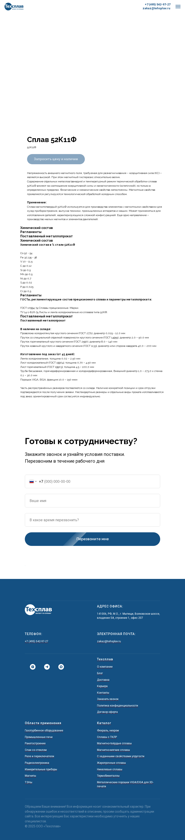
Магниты (30, 775)
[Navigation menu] (178, 6)
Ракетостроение (35, 743)
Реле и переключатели (39, 756)
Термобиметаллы (108, 775)
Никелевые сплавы (109, 769)
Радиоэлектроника (37, 762)
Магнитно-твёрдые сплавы (114, 743)
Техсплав (105, 659)
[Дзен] (31, 667)
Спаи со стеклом (36, 750)
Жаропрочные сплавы (111, 762)
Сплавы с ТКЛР (107, 737)
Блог (100, 673)
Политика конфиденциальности (117, 705)
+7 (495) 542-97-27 (157, 4)
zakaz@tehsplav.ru (156, 8)
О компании (105, 666)
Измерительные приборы (41, 769)
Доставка (103, 679)
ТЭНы (28, 782)
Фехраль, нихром (108, 730)
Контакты (103, 692)
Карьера (102, 686)
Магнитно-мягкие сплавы (113, 750)
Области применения (43, 723)
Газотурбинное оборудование (44, 730)
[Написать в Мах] (59, 667)
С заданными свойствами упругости (120, 756)
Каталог (104, 723)
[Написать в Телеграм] (45, 667)
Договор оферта (107, 712)
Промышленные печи (39, 737)
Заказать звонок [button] (107, 699)
